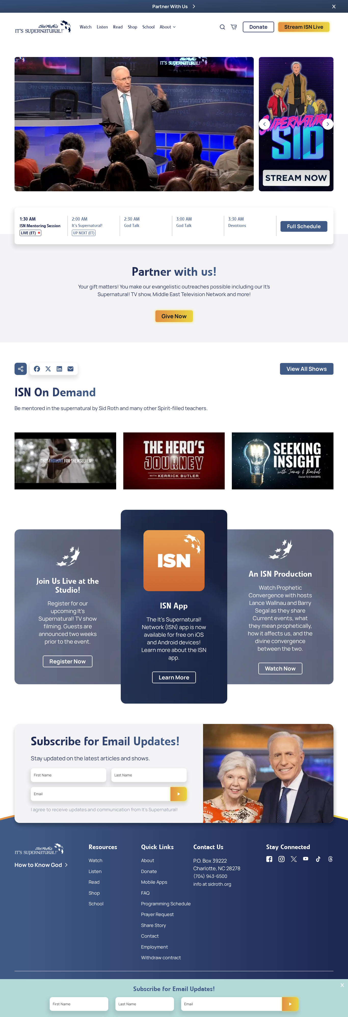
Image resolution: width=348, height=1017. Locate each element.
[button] (334, 6)
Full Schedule (304, 226)
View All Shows (307, 369)
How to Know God (38, 865)
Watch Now (280, 668)
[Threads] (330, 859)
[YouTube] (306, 859)
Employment (154, 947)
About (165, 27)
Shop (132, 27)
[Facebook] (37, 369)
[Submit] (178, 794)
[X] (48, 369)
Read (118, 27)
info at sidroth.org (212, 884)
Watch (86, 27)
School (148, 27)
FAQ (145, 893)
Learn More (174, 677)
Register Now (67, 661)
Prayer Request (157, 914)
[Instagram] (281, 859)
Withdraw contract (161, 957)
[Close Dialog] (342, 985)
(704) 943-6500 (210, 876)
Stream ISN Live (303, 26)
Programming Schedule (166, 903)
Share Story (153, 925)
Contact (150, 936)
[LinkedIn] (59, 369)
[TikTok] (318, 859)
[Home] (43, 27)
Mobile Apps (154, 882)
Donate (258, 26)
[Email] (71, 369)
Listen (102, 27)
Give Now (174, 316)
